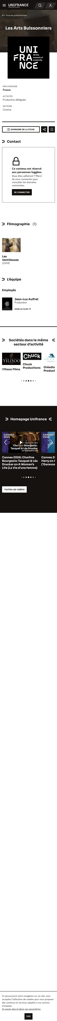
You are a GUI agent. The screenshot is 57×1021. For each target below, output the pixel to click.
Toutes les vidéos (14, 489)
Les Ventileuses (10, 258)
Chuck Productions (32, 366)
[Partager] (44, 129)
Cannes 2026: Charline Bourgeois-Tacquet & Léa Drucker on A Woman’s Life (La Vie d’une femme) (20, 463)
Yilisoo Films (11, 369)
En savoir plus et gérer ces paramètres (21, 1009)
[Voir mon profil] (50, 6)
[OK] (28, 1016)
